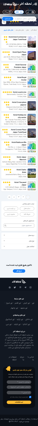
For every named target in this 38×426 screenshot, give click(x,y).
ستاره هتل (27, 208)
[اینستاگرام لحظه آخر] (29, 287)
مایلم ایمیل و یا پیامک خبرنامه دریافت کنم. (19, 397)
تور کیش (26, 303)
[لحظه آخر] (19, 281)
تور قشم (18, 303)
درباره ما (22, 358)
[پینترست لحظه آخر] (19, 287)
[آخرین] (9, 197)
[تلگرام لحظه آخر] (24, 287)
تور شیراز (9, 303)
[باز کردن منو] (36, 4)
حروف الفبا (27, 214)
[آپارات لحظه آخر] (8, 287)
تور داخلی (29, 319)
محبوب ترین (11, 214)
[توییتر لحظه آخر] (13, 287)
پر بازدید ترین (11, 208)
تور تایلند (17, 324)
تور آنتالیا (26, 324)
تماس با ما (31, 358)
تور (33, 303)
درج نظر (19, 271)
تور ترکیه (20, 319)
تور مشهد (23, 308)
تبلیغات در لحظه (12, 358)
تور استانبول (9, 319)
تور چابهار (14, 308)
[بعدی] (14, 197)
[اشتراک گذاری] (4, 22)
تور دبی (9, 324)
